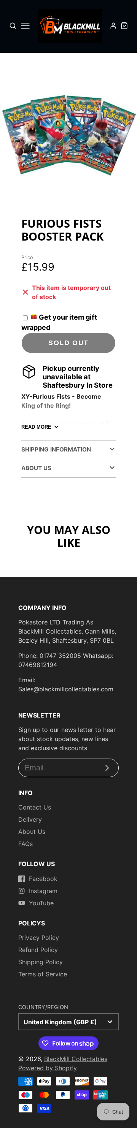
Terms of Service (42, 974)
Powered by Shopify (47, 1068)
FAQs (25, 844)
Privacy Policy (38, 937)
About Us (31, 831)
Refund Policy (38, 950)
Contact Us (34, 807)
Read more (36, 427)
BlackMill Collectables (75, 1059)
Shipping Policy (40, 962)
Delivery (30, 819)
